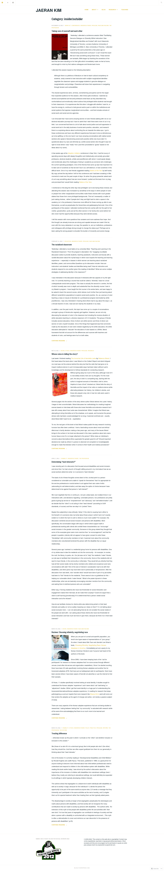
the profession (84, 458)
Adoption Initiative (74, 153)
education (67, 241)
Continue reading (59, 341)
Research (112, 10)
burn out (68, 25)
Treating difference (59, 733)
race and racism (103, 25)
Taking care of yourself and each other (67, 31)
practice (93, 728)
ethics (67, 350)
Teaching (124, 10)
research (91, 350)
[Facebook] (13, 2)
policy (87, 728)
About (94, 10)
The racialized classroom (62, 244)
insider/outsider (85, 25)
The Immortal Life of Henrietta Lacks (83, 358)
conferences (75, 25)
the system (63, 730)
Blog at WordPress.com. (82, 868)
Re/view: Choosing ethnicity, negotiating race (70, 632)
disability (64, 458)
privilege (94, 25)
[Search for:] (161, 2)
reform (105, 728)
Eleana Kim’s (95, 694)
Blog (103, 10)
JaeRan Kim (48, 10)
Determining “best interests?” (64, 461)
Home (86, 10)
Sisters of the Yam (96, 170)
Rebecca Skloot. (104, 358)
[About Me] (7, 2)
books (63, 350)
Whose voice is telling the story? (65, 354)
